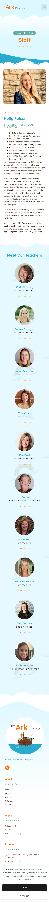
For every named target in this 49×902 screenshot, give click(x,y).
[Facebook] (7, 767)
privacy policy (24, 879)
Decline (24, 896)
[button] (44, 7)
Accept (24, 887)
